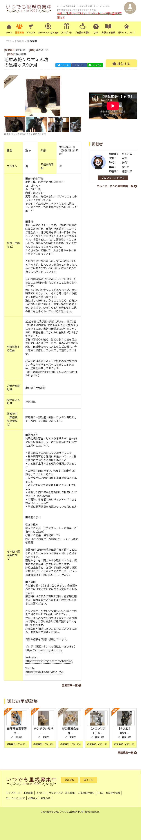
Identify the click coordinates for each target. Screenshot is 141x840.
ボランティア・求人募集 (62, 793)
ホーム (9, 32)
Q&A (96, 32)
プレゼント (66, 32)
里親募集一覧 (69, 685)
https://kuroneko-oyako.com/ (43, 650)
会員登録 (69, 780)
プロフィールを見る (112, 178)
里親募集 (19, 32)
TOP (8, 41)
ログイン (88, 780)
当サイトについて (126, 32)
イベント (31, 32)
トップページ (13, 793)
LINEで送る (96, 65)
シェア (80, 65)
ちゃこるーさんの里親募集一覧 (115, 186)
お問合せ (33, 798)
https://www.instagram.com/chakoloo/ (49, 661)
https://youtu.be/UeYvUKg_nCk (44, 672)
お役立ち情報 (108, 32)
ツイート (65, 65)
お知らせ (45, 798)
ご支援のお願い (82, 32)
